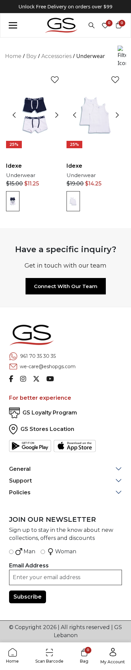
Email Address (29, 565)
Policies (20, 492)
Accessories (56, 56)
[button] (122, 56)
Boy (31, 56)
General (20, 469)
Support (20, 481)
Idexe (14, 166)
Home (13, 56)
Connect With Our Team (65, 286)
